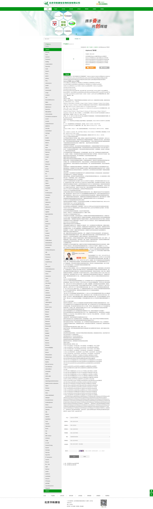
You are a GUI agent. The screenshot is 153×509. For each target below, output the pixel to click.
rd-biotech (47, 438)
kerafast (47, 137)
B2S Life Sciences (49, 364)
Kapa (46, 147)
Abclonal (47, 469)
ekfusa (46, 216)
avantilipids (47, 476)
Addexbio (47, 409)
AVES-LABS (48, 376)
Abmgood (47, 185)
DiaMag (47, 61)
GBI (46, 252)
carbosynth (47, 297)
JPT (46, 135)
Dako (46, 228)
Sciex (46, 54)
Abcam (46, 404)
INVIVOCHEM (48, 245)
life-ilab (47, 168)
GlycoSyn (47, 452)
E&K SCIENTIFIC (49, 214)
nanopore (47, 95)
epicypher (47, 197)
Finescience (48, 257)
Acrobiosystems (48, 192)
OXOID (46, 85)
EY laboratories (48, 457)
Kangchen (47, 140)
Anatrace (47, 378)
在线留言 (94, 8)
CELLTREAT (48, 283)
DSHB (46, 221)
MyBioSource (48, 107)
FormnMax (47, 254)
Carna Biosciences (49, 485)
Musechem (47, 109)
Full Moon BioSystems (50, 249)
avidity (46, 373)
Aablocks (47, 416)
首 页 (48, 8)
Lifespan (47, 161)
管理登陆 (77, 506)
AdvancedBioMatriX (49, 395)
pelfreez (47, 78)
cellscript (47, 285)
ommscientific (48, 90)
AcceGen (47, 390)
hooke (46, 68)
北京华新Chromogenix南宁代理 (73, 463)
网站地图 (81, 506)
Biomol (46, 330)
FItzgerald (47, 488)
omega (46, 92)
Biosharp (47, 52)
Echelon (47, 204)
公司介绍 (63, 8)
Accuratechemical (49, 400)
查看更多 (47, 490)
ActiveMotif (47, 188)
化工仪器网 (73, 506)
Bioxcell (47, 461)
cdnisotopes (48, 295)
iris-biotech (47, 247)
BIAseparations (48, 354)
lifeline (46, 166)
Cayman (47, 459)
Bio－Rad (47, 464)
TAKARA (47, 423)
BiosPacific (47, 319)
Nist (46, 431)
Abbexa (47, 414)
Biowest (47, 311)
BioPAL (47, 328)
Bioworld (47, 309)
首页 (87, 47)
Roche (46, 428)
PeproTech (47, 66)
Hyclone (47, 447)
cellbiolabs (47, 288)
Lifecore (47, 171)
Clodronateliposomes (50, 269)
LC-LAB (47, 442)
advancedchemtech (49, 178)
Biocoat (47, 340)
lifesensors (47, 164)
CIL (46, 264)
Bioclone (47, 342)
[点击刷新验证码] (81, 451)
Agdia (46, 466)
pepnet (46, 76)
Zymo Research (48, 407)
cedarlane (47, 292)
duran (46, 218)
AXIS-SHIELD (48, 369)
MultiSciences (48, 104)
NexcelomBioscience (49, 99)
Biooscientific (48, 326)
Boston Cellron (48, 307)
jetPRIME (47, 483)
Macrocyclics (48, 149)
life (46, 173)
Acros (46, 190)
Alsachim (47, 478)
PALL (46, 80)
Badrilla (47, 361)
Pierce (46, 73)
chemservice (48, 276)
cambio (47, 299)
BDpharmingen (48, 357)
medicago (47, 133)
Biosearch (47, 321)
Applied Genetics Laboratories (51, 383)
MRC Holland (48, 435)
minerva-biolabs (48, 114)
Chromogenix (48, 271)
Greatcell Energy (49, 445)
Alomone (47, 388)
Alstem (46, 385)
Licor (46, 176)
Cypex (46, 230)
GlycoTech (47, 454)
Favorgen (47, 259)
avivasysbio (47, 371)
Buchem (47, 304)
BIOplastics (47, 323)
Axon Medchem (48, 366)
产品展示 (55, 8)
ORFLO (47, 87)
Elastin (46, 199)
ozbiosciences (48, 83)
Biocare (47, 352)
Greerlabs (47, 450)
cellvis (46, 278)
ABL (46, 411)
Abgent (46, 183)
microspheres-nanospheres (51, 116)
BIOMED (47, 333)
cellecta (47, 290)
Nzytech (47, 71)
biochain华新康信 (49, 347)
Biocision (47, 345)
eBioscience (48, 207)
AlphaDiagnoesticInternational (51, 380)
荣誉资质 (86, 8)
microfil (46, 118)
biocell (46, 350)
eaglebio (47, 211)
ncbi (46, 97)
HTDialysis (47, 481)
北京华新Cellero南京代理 (71, 464)
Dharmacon (47, 223)
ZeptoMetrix (47, 419)
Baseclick (47, 359)
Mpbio (46, 102)
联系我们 (102, 8)
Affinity (46, 180)
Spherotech (47, 426)
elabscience (48, 202)
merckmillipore (48, 130)
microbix (47, 121)
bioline (46, 338)
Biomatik (47, 335)
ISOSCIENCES (48, 242)
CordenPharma (48, 261)
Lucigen (47, 157)
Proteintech (47, 59)
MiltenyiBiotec (48, 111)
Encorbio (47, 235)
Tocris (46, 421)
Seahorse (47, 56)
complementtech (48, 64)
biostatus (47, 316)
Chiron (46, 273)
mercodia (47, 128)
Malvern (47, 142)
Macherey (47, 152)
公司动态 (79, 8)
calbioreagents (48, 302)
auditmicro (47, 473)
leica (46, 159)
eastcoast (47, 209)
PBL (46, 433)
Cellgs (46, 440)
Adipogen (47, 397)
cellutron (47, 280)
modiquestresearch (49, 123)
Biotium (47, 314)
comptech (47, 233)
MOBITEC (47, 126)
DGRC (46, 226)
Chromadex (47, 266)
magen (46, 145)
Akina (46, 392)
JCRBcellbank (48, 240)
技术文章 (71, 8)
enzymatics (47, 195)
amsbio (47, 471)
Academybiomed (49, 402)
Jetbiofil (47, 238)
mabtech (47, 154)
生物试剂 (96, 47)
